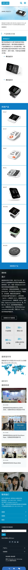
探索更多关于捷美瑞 (9, 318)
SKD (14, 520)
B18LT (5, 148)
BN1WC (5, 245)
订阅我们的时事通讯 (7, 527)
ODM (14, 516)
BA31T (5, 187)
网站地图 (8, 556)
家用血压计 (6, 39)
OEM (14, 512)
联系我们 (6, 482)
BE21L (5, 167)
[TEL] (9, 568)
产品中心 (5, 548)
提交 (4, 534)
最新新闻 (5, 385)
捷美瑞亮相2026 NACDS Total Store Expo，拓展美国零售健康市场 (13, 436)
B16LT (5, 112)
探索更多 (4, 27)
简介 (3, 277)
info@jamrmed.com (12, 502)
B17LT (5, 129)
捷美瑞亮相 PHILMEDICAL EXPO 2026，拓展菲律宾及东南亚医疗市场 (14, 408)
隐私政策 (13, 556)
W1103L (5, 206)
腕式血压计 (8, 80)
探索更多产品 (14, 266)
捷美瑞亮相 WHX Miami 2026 (12, 463)
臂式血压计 (8, 56)
